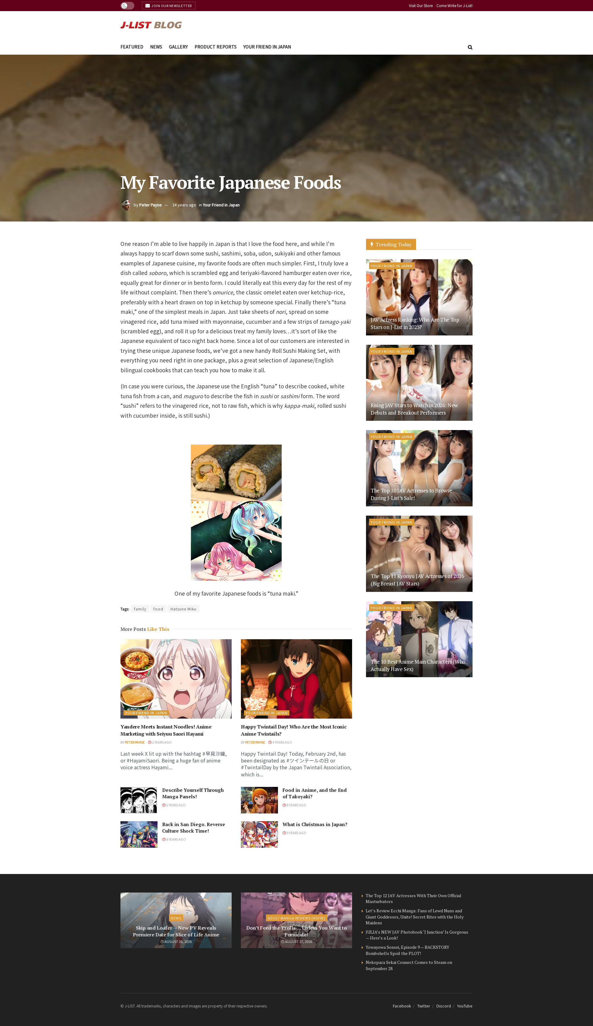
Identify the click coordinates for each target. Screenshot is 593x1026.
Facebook (402, 1006)
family (140, 608)
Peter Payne (150, 205)
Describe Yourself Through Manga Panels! (193, 793)
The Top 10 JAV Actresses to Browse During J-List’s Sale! (411, 494)
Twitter (423, 1006)
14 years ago (184, 205)
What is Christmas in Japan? (315, 824)
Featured (131, 47)
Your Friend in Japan (267, 47)
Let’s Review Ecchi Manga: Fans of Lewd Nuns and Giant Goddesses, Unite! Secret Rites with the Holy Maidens (415, 917)
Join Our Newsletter (171, 5)
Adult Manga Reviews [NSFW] (296, 917)
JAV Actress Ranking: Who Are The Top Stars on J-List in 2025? (415, 323)
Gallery (178, 47)
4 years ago (282, 742)
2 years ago (161, 742)
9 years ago (296, 832)
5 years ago (176, 804)
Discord (443, 1006)
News (156, 47)
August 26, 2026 (178, 941)
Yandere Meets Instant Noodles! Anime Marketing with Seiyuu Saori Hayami (165, 730)
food (158, 608)
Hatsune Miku (183, 608)
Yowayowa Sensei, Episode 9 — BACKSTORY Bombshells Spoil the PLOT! (407, 950)
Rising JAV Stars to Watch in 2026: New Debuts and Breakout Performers (414, 409)
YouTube (465, 1006)
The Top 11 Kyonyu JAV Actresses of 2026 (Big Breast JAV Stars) (417, 579)
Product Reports (216, 47)
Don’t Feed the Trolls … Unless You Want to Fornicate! (296, 931)
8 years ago (296, 804)
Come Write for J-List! (454, 5)
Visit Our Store (421, 5)
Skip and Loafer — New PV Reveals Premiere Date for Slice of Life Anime (176, 931)
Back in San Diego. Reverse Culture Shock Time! (193, 827)
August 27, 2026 (298, 941)
